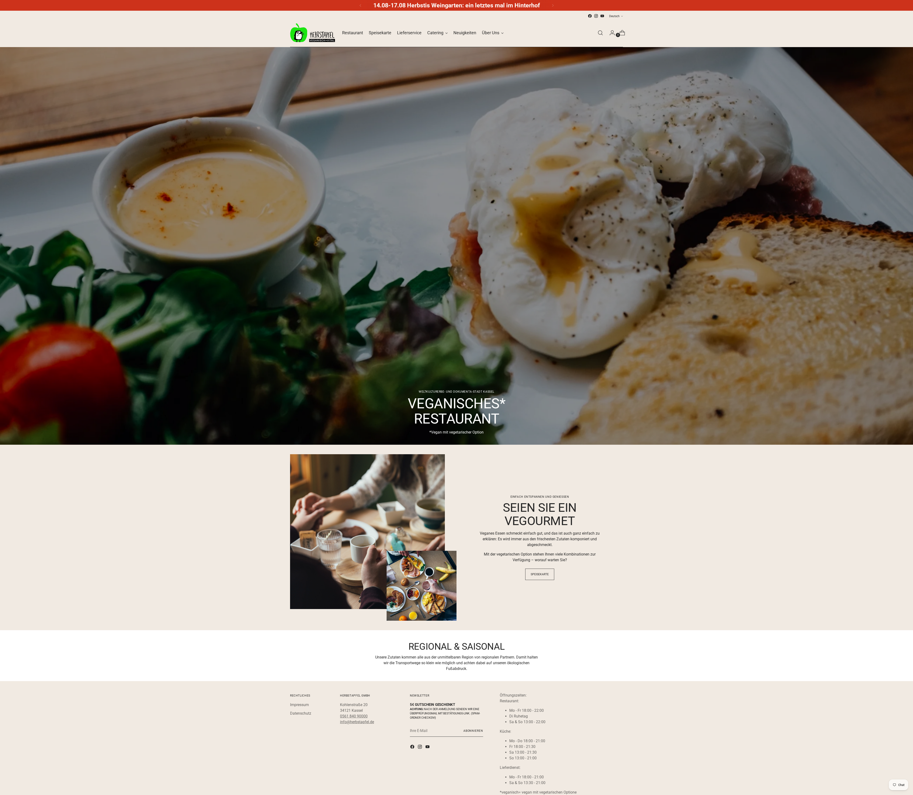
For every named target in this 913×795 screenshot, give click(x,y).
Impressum (299, 704)
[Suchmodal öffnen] (600, 33)
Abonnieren (473, 730)
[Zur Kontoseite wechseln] (610, 33)
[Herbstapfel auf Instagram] (596, 16)
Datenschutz (300, 713)
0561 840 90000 (354, 716)
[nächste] (553, 5)
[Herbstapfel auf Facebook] (590, 16)
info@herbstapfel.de (357, 722)
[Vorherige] (360, 5)
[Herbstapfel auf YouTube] (602, 16)
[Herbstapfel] (312, 32)
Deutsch (614, 16)
